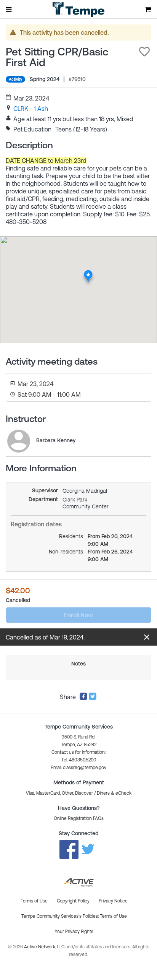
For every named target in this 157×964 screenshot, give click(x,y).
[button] (144, 51)
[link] (30, 108)
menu (9, 9)
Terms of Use (113, 916)
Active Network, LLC (45, 946)
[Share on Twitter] (92, 698)
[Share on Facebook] (83, 698)
